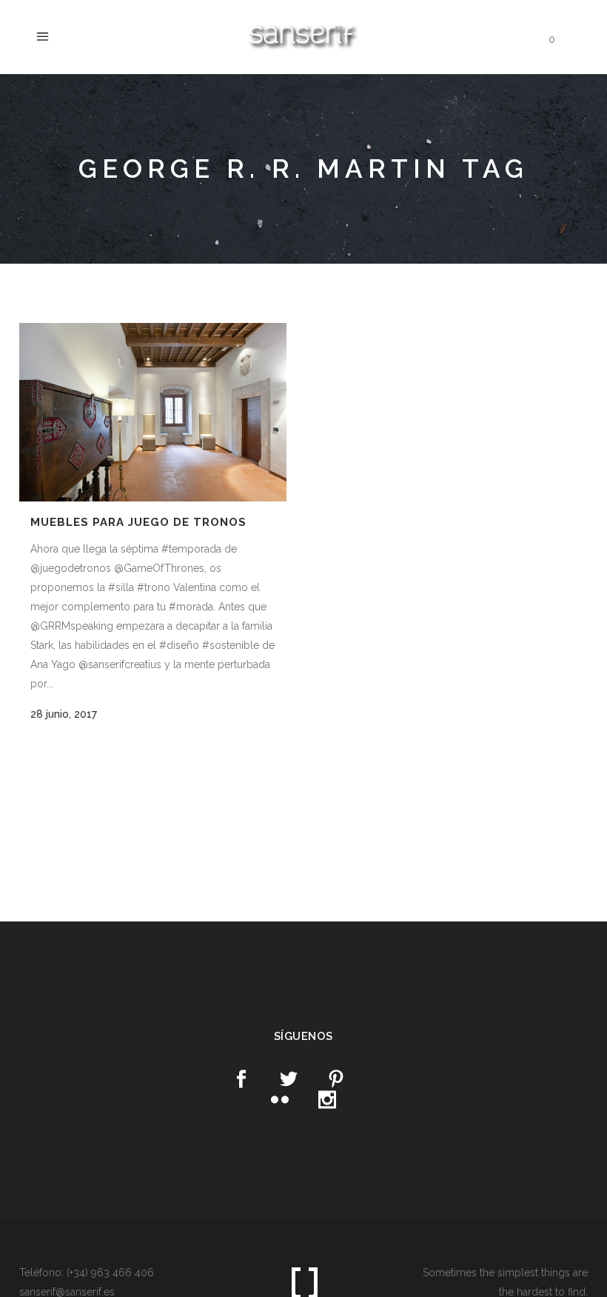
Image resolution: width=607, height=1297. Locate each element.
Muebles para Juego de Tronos (138, 522)
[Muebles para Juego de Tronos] (152, 412)
